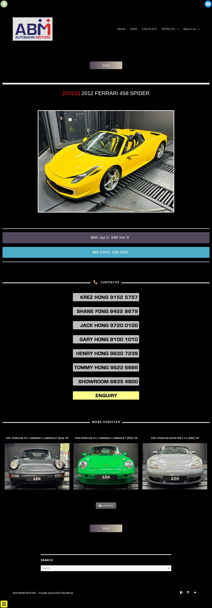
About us (189, 29)
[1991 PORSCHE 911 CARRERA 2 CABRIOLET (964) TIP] (37, 463)
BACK (106, 65)
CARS (133, 29)
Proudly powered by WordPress (56, 593)
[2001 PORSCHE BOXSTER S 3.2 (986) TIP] (175, 463)
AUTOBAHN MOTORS (24, 593)
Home (121, 29)
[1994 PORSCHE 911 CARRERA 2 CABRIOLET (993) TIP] (106, 463)
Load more (107, 505)
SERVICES (168, 29)
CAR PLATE (149, 29)
